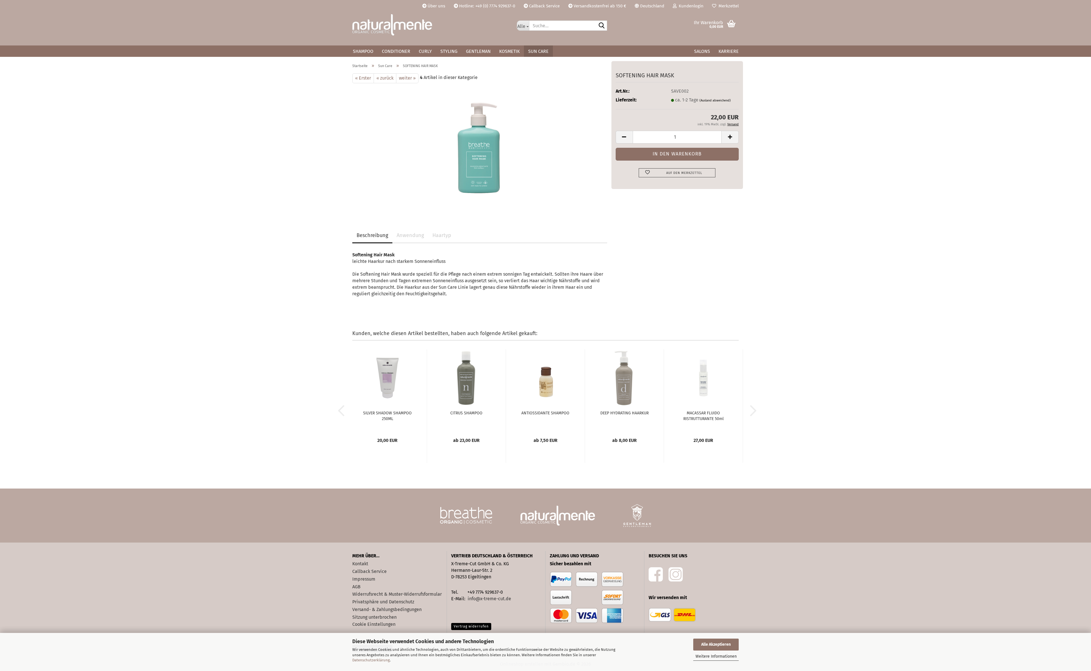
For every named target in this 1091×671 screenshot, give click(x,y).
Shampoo (363, 51)
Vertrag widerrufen (471, 626)
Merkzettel (727, 6)
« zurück (384, 78)
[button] (649, 5)
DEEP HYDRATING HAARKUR (624, 413)
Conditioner (396, 51)
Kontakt (360, 563)
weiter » (407, 78)
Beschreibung (372, 235)
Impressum (363, 579)
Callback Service (544, 6)
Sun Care (538, 51)
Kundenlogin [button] (689, 6)
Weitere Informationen (716, 656)
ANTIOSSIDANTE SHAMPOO (545, 413)
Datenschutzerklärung (371, 660)
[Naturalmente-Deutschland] (430, 24)
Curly (425, 51)
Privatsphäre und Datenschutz (383, 601)
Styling (448, 51)
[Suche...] (601, 26)
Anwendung (410, 235)
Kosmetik (509, 51)
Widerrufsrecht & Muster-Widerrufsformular (397, 594)
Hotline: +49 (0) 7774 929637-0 (486, 6)
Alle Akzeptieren (716, 644)
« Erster (363, 78)
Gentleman (478, 51)
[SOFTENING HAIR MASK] (480, 146)
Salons (702, 51)
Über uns (435, 6)
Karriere (729, 51)
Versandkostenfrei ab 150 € (599, 6)
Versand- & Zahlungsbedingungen (387, 609)
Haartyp (441, 235)
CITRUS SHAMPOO (466, 413)
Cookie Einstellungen (373, 624)
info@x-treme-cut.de (489, 598)
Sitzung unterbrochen (374, 617)
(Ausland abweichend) (715, 100)
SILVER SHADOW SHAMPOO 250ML (387, 416)
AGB (356, 586)
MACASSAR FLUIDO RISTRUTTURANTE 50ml (703, 416)
